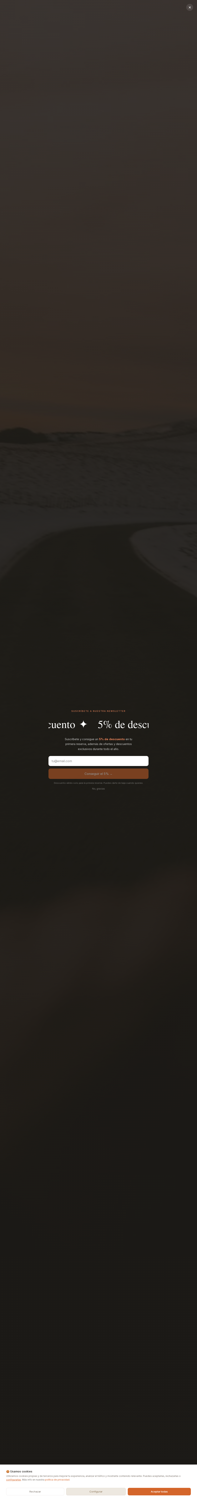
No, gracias (98, 788)
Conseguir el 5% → (98, 774)
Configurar (96, 1491)
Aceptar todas (159, 1491)
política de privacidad (57, 1479)
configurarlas (13, 1479)
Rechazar (35, 1491)
